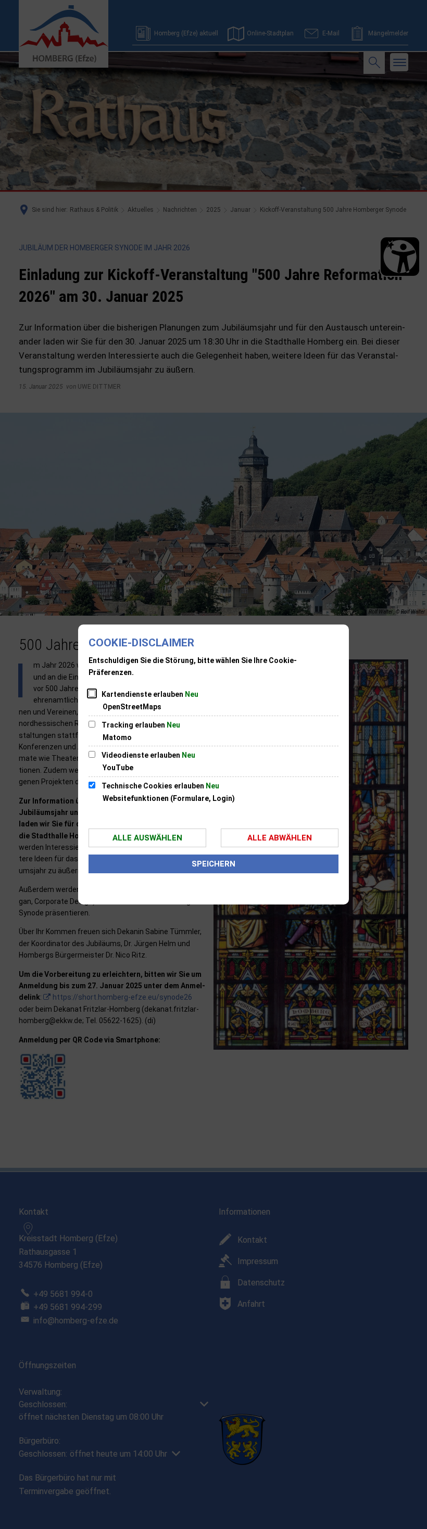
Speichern (213, 864)
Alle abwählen (279, 838)
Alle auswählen (147, 838)
